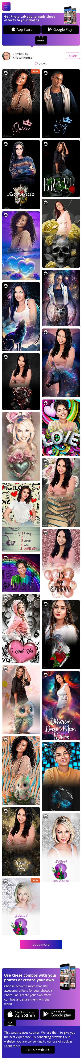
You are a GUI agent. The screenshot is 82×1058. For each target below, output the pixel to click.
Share (73, 56)
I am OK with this (38, 1050)
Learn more (12, 1046)
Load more (41, 944)
